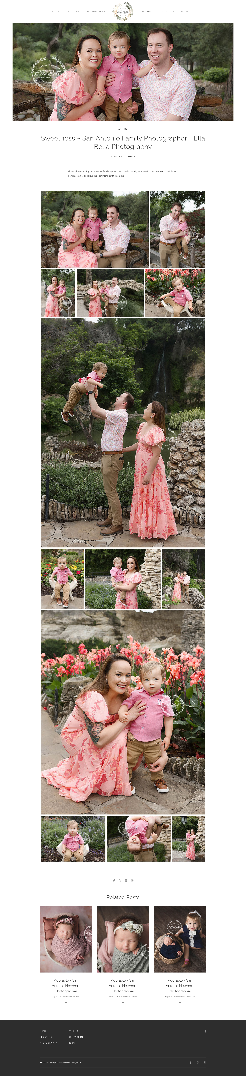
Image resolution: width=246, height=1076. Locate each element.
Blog (184, 12)
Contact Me (166, 12)
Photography (96, 12)
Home (55, 12)
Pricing (146, 12)
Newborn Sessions (123, 156)
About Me (72, 12)
